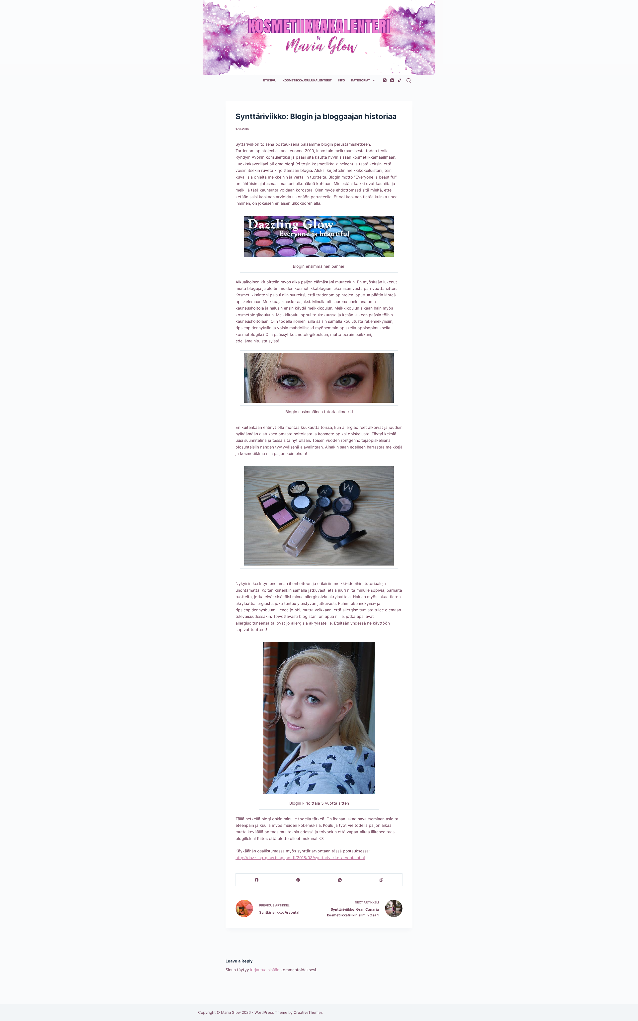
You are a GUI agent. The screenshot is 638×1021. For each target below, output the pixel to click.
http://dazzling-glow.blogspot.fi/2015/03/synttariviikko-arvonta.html (300, 857)
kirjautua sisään (264, 969)
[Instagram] (385, 80)
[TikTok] (399, 80)
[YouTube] (392, 80)
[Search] (408, 80)
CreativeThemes (308, 1012)
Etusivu (269, 80)
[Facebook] (256, 880)
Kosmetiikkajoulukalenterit (307, 80)
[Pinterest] (298, 880)
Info (341, 80)
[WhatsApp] (340, 880)
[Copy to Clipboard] (381, 880)
